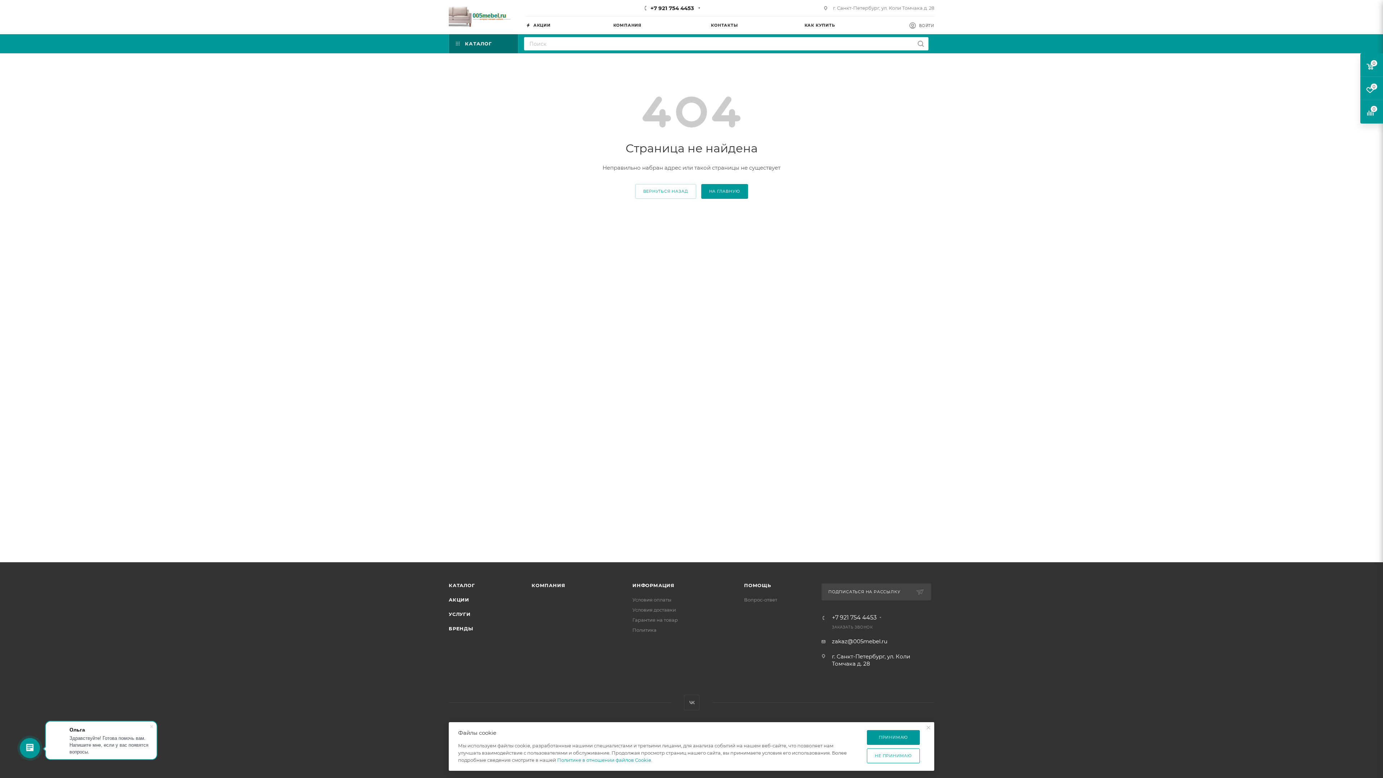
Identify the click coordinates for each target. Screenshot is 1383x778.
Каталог (462, 585)
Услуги (460, 614)
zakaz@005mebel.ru (859, 641)
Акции (459, 600)
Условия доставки (654, 610)
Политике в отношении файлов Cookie (604, 760)
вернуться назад (665, 191)
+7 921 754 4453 (672, 8)
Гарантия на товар (655, 620)
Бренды (461, 628)
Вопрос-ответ (760, 600)
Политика (644, 630)
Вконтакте (691, 702)
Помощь (757, 585)
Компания (548, 585)
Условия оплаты (651, 600)
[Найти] (920, 43)
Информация (653, 585)
